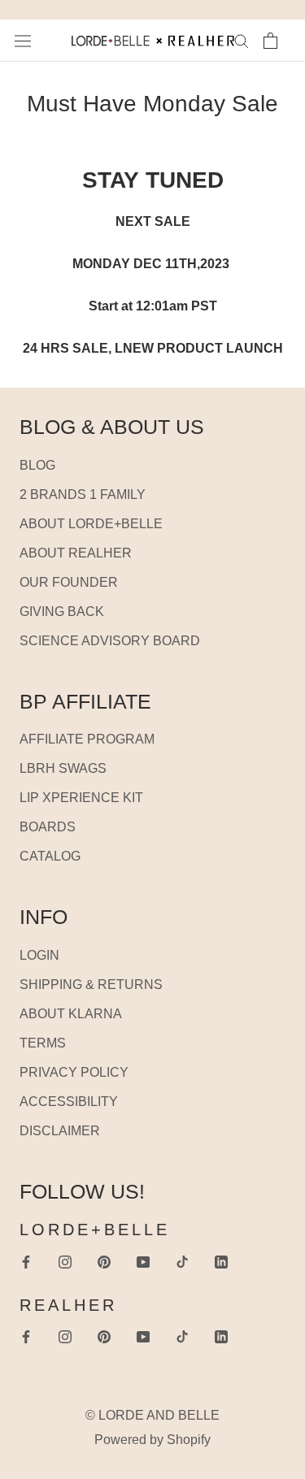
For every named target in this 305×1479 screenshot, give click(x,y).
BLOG (37, 465)
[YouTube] (143, 1261)
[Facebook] (26, 1261)
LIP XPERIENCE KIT (81, 798)
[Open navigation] (23, 40)
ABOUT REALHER (76, 553)
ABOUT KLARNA (71, 1014)
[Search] (241, 40)
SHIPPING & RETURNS (91, 984)
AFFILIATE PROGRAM (87, 739)
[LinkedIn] (221, 1261)
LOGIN (39, 955)
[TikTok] (182, 1261)
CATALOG (50, 856)
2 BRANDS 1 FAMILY (83, 494)
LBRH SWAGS (63, 768)
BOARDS (48, 827)
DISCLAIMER (60, 1131)
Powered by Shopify (152, 1439)
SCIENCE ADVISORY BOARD (110, 641)
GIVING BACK (62, 611)
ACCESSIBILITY (69, 1101)
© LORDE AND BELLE (152, 1415)
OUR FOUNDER (69, 582)
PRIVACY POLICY (74, 1072)
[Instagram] (65, 1261)
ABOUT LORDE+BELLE (91, 524)
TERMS (43, 1043)
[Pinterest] (104, 1261)
